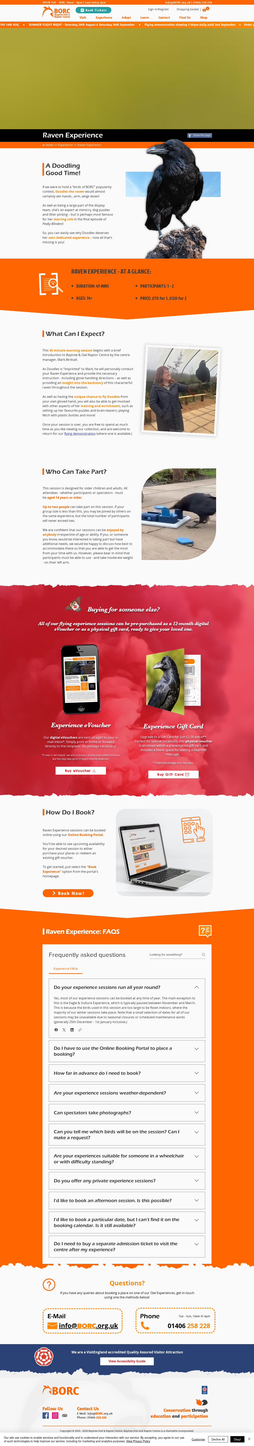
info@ (92, 1413)
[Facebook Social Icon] (45, 1415)
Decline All (218, 1439)
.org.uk (108, 1413)
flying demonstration (80, 433)
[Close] (249, 1439)
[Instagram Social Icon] (55, 1415)
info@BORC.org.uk (177, 2)
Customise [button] (198, 1439)
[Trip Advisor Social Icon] (65, 1415)
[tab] (65, 969)
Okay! (237, 1439)
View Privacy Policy (138, 1441)
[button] (205, 9)
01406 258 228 (202, 2)
